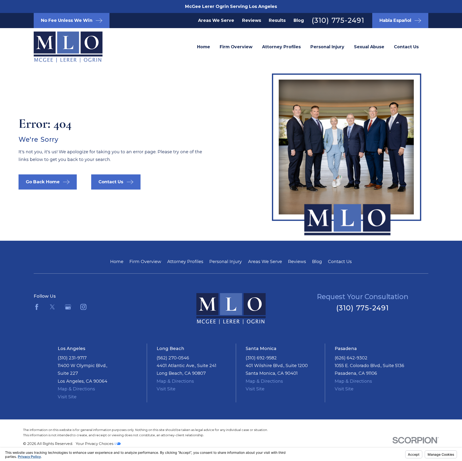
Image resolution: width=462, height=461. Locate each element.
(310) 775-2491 (338, 20)
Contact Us (340, 261)
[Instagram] (83, 307)
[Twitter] (52, 307)
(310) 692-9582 (261, 358)
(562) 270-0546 (173, 358)
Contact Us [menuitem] (406, 46)
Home (116, 261)
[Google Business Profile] (68, 307)
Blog (299, 20)
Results (277, 20)
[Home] (60, 47)
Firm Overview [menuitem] (236, 46)
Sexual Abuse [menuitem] (369, 46)
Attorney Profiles (185, 261)
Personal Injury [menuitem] (327, 46)
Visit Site (67, 397)
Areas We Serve (216, 20)
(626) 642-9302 (351, 358)
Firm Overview (145, 261)
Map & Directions (76, 389)
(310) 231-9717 (72, 358)
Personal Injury (225, 261)
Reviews (251, 20)
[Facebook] (37, 307)
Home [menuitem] (203, 46)
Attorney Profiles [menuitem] (281, 46)
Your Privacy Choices (95, 443)
